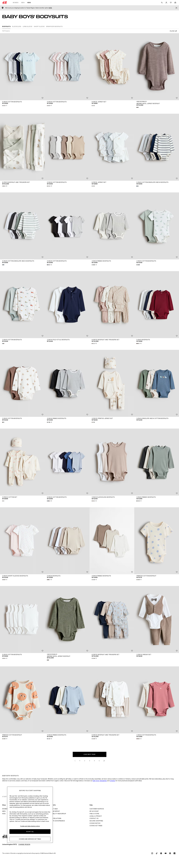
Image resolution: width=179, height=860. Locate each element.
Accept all (30, 831)
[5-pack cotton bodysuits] (22, 66)
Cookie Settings (96, 825)
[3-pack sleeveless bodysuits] (112, 462)
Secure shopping (96, 821)
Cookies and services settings (30, 839)
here (50, 8)
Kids (29, 2)
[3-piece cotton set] (22, 462)
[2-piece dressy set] (156, 619)
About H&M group (53, 811)
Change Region (24, 844)
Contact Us (94, 818)
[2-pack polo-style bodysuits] (67, 304)
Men (22, 2)
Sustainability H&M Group (56, 813)
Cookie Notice (95, 823)
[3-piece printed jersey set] (112, 383)
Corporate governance (55, 821)
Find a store (94, 813)
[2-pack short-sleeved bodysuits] (22, 540)
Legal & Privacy (96, 816)
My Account (94, 811)
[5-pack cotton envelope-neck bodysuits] (156, 147)
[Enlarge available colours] (93, 105)
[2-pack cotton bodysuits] (156, 225)
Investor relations (53, 818)
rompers (112, 780)
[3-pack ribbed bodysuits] (112, 225)
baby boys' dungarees (100, 780)
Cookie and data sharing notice (30, 826)
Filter (172, 31)
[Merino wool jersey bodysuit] (156, 66)
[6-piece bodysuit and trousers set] (22, 147)
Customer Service (97, 809)
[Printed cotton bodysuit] (156, 540)
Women (15, 2)
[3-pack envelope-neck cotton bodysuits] (156, 383)
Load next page (89, 754)
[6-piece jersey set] (112, 66)
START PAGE (6, 796)
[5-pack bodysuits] (156, 304)
